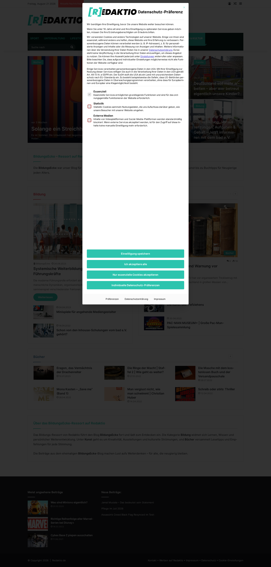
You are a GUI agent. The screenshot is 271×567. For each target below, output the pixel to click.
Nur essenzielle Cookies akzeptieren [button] (135, 274)
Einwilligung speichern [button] (135, 253)
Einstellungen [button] (147, 56)
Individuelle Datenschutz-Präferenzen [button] (136, 285)
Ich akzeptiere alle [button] (135, 264)
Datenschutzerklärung (160, 50)
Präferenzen (112, 299)
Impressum (160, 299)
